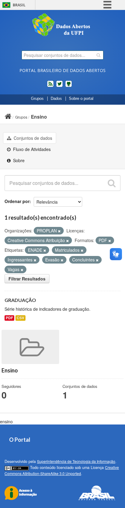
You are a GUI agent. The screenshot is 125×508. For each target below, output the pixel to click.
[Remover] (59, 230)
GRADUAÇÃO (20, 300)
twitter (59, 86)
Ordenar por (17, 201)
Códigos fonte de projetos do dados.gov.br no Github (69, 86)
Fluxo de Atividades (31, 149)
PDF (9, 317)
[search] (98, 55)
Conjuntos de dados (32, 138)
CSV (20, 317)
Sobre (18, 160)
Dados (56, 99)
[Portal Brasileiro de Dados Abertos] (62, 25)
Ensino (39, 116)
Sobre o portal (81, 99)
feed (50, 86)
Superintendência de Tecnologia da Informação (76, 461)
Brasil (19, 5)
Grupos (37, 99)
